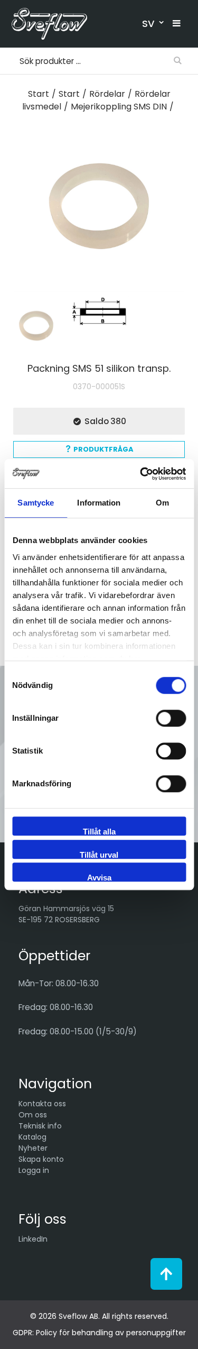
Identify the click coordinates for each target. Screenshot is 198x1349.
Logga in (33, 1170)
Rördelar (107, 94)
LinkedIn (33, 1239)
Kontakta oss (42, 1103)
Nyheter (33, 1148)
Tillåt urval (99, 854)
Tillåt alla (99, 831)
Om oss (32, 1114)
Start (38, 94)
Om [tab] (162, 502)
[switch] (171, 718)
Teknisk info (40, 1126)
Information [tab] (98, 502)
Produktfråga (103, 449)
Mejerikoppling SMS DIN (119, 106)
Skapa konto (41, 1159)
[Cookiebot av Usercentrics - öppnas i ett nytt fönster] (141, 474)
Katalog (32, 1137)
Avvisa (99, 877)
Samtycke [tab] (35, 502)
